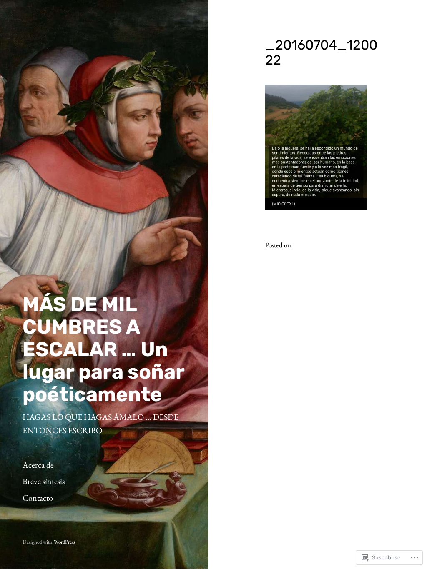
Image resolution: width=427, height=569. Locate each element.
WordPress (64, 541)
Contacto (38, 497)
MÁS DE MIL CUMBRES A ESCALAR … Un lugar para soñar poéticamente (103, 349)
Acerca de (38, 464)
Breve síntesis (44, 481)
